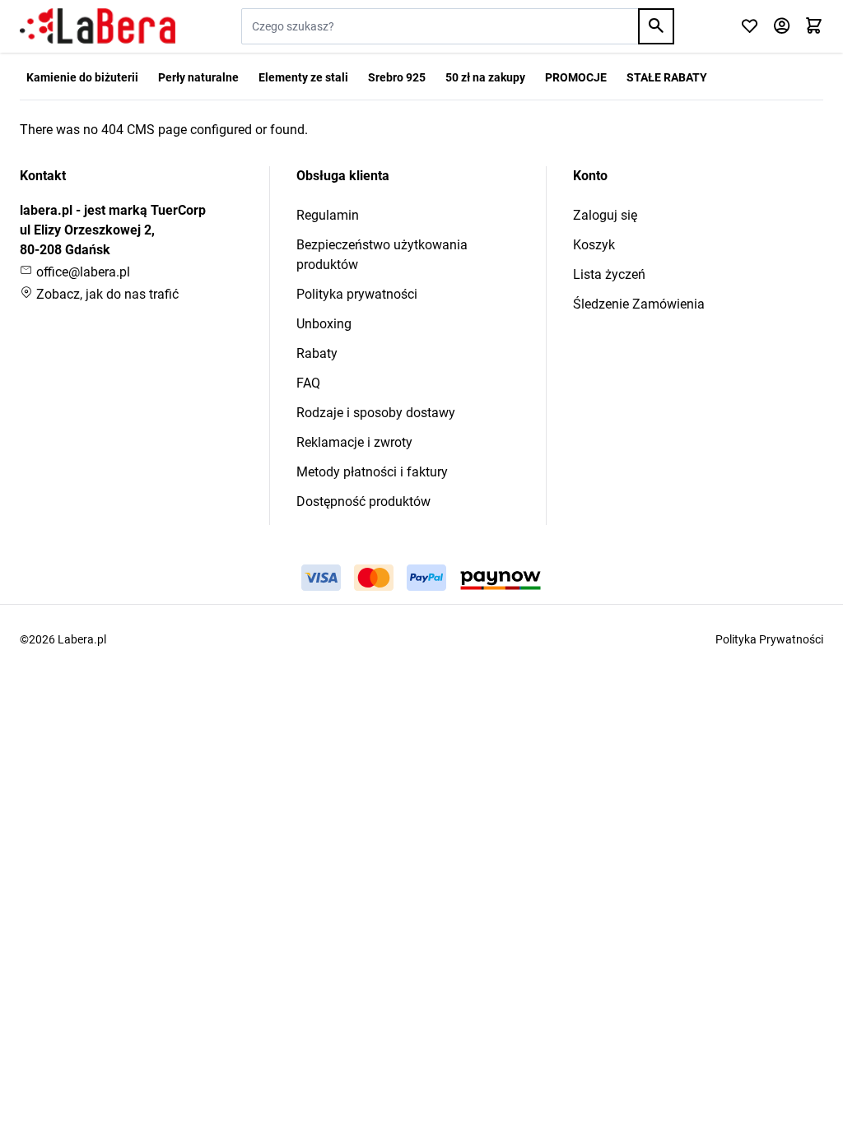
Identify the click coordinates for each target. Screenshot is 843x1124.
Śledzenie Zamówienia (639, 304)
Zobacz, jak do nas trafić (106, 294)
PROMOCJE (576, 77)
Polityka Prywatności (769, 639)
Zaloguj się (605, 215)
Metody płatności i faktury (372, 472)
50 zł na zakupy (485, 77)
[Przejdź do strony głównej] (97, 26)
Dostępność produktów (363, 501)
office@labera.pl (81, 272)
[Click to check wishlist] (749, 26)
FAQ (308, 383)
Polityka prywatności (356, 294)
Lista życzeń (609, 274)
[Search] (656, 26)
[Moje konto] (781, 26)
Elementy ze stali (303, 77)
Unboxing (324, 324)
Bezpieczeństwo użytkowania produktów (382, 254)
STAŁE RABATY (666, 77)
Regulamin (327, 215)
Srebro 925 (397, 77)
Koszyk (594, 245)
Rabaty (317, 353)
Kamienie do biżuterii (82, 77)
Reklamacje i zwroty (354, 442)
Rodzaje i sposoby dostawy (375, 412)
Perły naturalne (198, 77)
